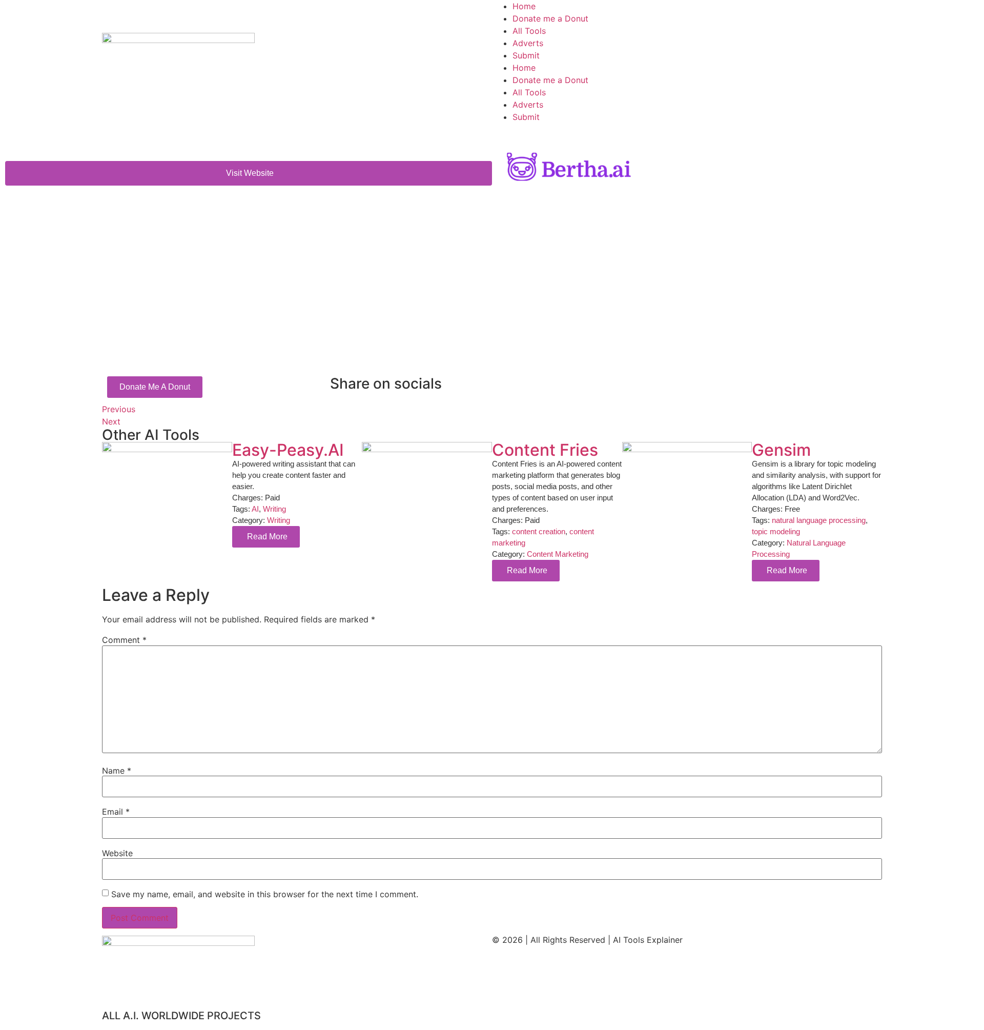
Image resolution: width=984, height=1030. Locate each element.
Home (524, 6)
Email (116, 811)
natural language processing (819, 520)
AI (255, 508)
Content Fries (545, 450)
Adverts (527, 43)
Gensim (781, 450)
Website (117, 853)
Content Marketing (557, 554)
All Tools (529, 31)
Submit (526, 55)
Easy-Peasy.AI (288, 450)
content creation (538, 531)
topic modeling (776, 531)
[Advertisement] (409, 299)
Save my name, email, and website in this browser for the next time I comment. (264, 894)
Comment (124, 640)
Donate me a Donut (550, 18)
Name (116, 770)
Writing (274, 508)
